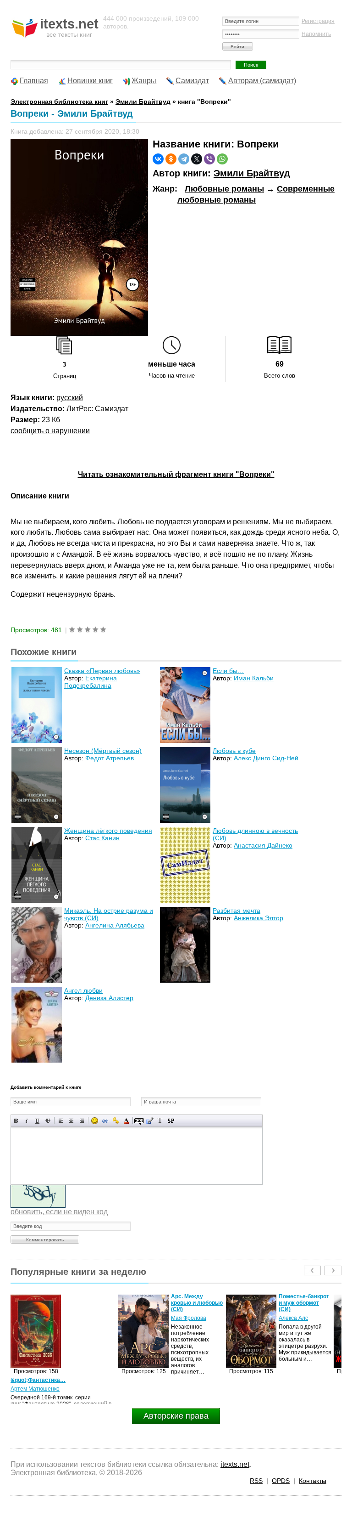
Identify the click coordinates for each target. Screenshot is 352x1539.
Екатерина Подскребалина (90, 681)
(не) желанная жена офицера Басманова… (298, 1303)
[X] (196, 158)
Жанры (144, 81)
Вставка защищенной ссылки (115, 1120)
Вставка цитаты (149, 1120)
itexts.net (234, 1464)
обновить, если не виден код (59, 1212)
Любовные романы (224, 188)
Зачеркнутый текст (48, 1120)
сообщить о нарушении (50, 431)
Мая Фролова (81, 1318)
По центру (71, 1120)
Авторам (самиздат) (262, 81)
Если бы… (228, 670)
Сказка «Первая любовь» (102, 670)
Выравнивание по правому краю (82, 1120)
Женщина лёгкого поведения (108, 830)
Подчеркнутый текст (37, 1120)
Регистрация (318, 21)
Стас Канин (102, 838)
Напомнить (316, 34)
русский (69, 398)
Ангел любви (83, 990)
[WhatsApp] (222, 158)
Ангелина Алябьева (114, 925)
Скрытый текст (139, 1120)
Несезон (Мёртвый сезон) (103, 750)
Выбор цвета (126, 1120)
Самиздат (192, 81)
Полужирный (16, 1120)
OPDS (281, 1480)
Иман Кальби (254, 678)
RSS (256, 1480)
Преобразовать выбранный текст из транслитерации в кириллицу (160, 1120)
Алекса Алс (185, 1318)
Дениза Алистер (109, 997)
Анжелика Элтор (258, 918)
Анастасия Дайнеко (263, 845)
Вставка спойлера (170, 1120)
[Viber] (209, 158)
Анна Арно (293, 1318)
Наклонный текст (27, 1120)
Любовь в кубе (234, 750)
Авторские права (176, 1415)
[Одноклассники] (170, 158)
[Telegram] (183, 158)
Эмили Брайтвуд (252, 173)
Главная (34, 81)
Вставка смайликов (94, 1120)
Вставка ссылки (105, 1120)
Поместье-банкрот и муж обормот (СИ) (196, 1303)
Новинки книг (90, 81)
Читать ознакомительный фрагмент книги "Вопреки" (176, 474)
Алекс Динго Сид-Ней (266, 758)
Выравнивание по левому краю (60, 1120)
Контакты (312, 1480)
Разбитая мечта (236, 910)
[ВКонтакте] (158, 158)
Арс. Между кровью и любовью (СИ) (89, 1303)
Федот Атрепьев (109, 758)
